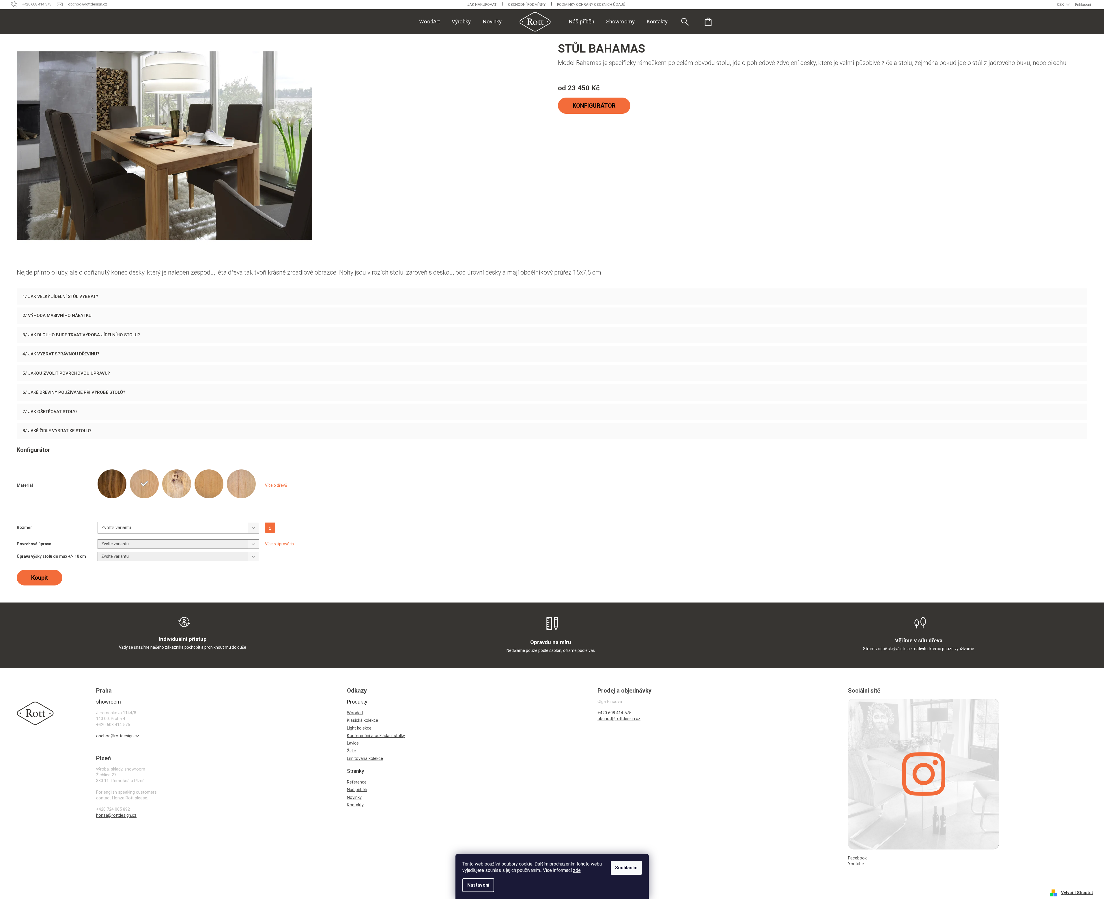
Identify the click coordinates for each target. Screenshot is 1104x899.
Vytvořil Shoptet (1077, 892)
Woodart (355, 712)
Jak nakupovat (481, 4)
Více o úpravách (279, 544)
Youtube (856, 863)
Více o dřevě (276, 485)
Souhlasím (626, 867)
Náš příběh (357, 789)
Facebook (857, 858)
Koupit (39, 577)
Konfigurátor (594, 105)
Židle (351, 750)
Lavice (353, 743)
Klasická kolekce (362, 720)
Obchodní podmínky (527, 4)
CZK (1061, 4)
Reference (357, 782)
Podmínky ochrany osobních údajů (591, 4)
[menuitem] (429, 22)
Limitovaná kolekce (365, 758)
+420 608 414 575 (614, 712)
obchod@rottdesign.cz (117, 735)
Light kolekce (359, 728)
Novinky (354, 797)
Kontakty (355, 804)
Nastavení (478, 885)
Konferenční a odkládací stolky (376, 735)
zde (577, 870)
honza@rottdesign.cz (116, 815)
